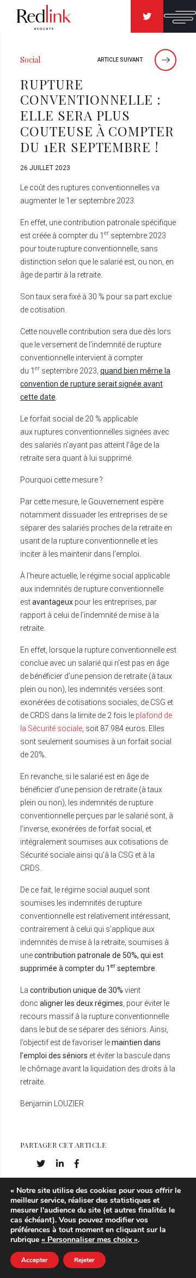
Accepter (34, 1260)
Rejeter (84, 1260)
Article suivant (120, 60)
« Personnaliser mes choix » (89, 1240)
